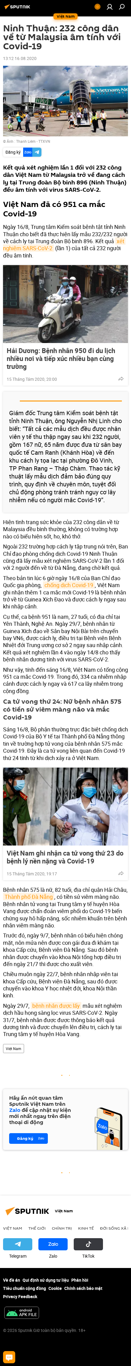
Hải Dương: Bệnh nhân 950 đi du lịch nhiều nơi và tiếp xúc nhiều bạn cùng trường (61, 358)
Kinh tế (86, 1228)
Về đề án (11, 1280)
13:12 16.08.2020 (20, 58)
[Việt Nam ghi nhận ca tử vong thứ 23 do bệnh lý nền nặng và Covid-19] (65, 807)
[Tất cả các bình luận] (9, 1357)
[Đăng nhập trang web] (110, 7)
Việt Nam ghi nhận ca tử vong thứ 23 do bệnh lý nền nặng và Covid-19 (65, 857)
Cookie (55, 1288)
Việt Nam (13, 1048)
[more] (121, 379)
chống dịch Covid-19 (68, 585)
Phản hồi (79, 1280)
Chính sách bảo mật (83, 1288)
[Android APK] (21, 1313)
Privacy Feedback (20, 1296)
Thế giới (37, 1228)
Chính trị (62, 1228)
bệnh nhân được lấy (56, 1005)
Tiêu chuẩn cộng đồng (24, 1288)
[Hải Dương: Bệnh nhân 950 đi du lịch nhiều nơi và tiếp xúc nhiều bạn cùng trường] (65, 304)
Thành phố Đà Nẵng (29, 896)
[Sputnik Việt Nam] (18, 9)
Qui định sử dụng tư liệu (46, 1280)
